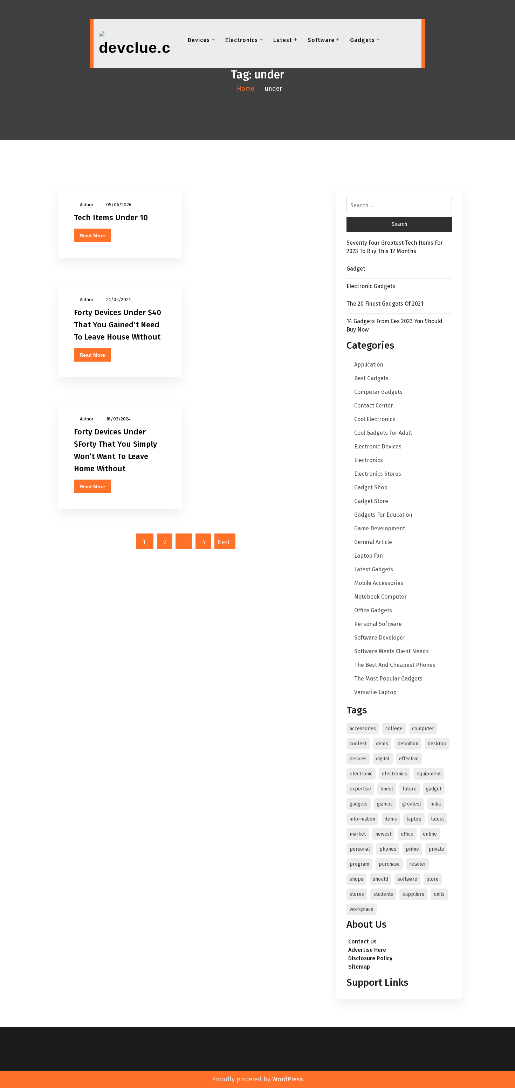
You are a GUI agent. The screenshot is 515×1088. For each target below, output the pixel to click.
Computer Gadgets (378, 392)
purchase (389, 864)
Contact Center (373, 405)
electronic (361, 774)
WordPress (287, 1079)
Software (321, 40)
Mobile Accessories (378, 583)
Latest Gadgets (373, 569)
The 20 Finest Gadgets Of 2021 (384, 303)
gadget (433, 789)
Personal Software (378, 624)
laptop (413, 819)
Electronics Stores (377, 473)
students (383, 894)
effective (409, 759)
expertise (360, 789)
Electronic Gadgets (370, 286)
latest (437, 819)
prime (412, 849)
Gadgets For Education (383, 514)
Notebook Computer (380, 596)
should (380, 879)
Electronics (241, 40)
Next (224, 542)
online (430, 834)
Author (87, 204)
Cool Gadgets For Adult (383, 433)
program (359, 864)
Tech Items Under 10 (111, 217)
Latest (282, 40)
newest (383, 834)
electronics (394, 774)
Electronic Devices (377, 446)
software (407, 879)
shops (356, 879)
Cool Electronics (374, 419)
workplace (361, 909)
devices (358, 759)
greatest (411, 804)
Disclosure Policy (370, 958)
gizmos (385, 804)
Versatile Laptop (375, 692)
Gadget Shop (370, 487)
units (439, 894)
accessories (363, 729)
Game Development (379, 528)
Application (368, 364)
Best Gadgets (371, 378)
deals (382, 744)
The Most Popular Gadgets (388, 678)
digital (383, 759)
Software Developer (379, 637)
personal (360, 849)
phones (387, 849)
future (410, 789)
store (433, 879)
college (394, 729)
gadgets (359, 804)
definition (408, 744)
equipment (429, 774)
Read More (92, 235)
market (358, 834)
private (436, 849)
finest (386, 789)
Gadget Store (371, 501)
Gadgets (362, 40)
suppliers (413, 894)
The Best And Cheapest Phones (394, 665)
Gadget (355, 268)
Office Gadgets (373, 610)
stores (357, 894)
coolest (358, 744)
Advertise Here (367, 950)
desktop (437, 744)
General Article (373, 542)
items (391, 819)
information (362, 819)
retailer (417, 864)
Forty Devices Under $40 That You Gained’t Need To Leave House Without (117, 325)
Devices (199, 40)
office (407, 834)
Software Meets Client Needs (391, 651)
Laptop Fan (368, 555)
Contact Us (362, 941)
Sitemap (359, 966)
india (436, 804)
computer (423, 729)
